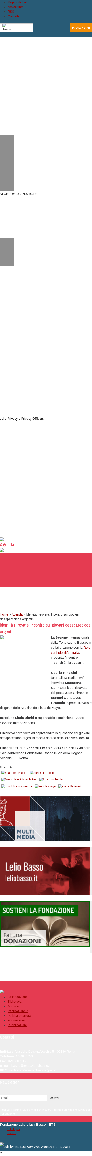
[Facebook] (56, 27)
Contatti (13, 16)
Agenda (17, 614)
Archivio (13, 1006)
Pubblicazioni (17, 1025)
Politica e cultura (19, 1015)
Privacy (11, 1133)
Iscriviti (54, 1098)
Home (4, 614)
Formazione (16, 1020)
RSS (11, 11)
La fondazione (18, 997)
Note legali (13, 1129)
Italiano (6, 29)
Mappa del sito (18, 2)
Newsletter (15, 7)
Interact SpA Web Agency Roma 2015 (42, 1146)
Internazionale (18, 1011)
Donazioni (81, 28)
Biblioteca (14, 1001)
